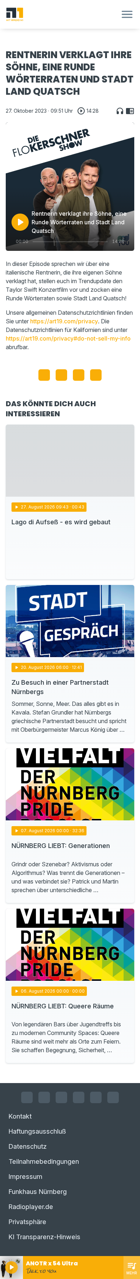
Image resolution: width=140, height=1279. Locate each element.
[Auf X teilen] (61, 375)
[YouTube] (61, 1097)
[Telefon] (113, 1097)
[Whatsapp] (78, 1097)
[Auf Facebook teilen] (44, 375)
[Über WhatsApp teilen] (78, 375)
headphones (120, 111)
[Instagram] (44, 1097)
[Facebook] (27, 1097)
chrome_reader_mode (130, 111)
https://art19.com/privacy (64, 321)
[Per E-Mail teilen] (96, 375)
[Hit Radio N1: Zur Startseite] (61, 14)
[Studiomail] (96, 1097)
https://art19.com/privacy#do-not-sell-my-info (68, 338)
